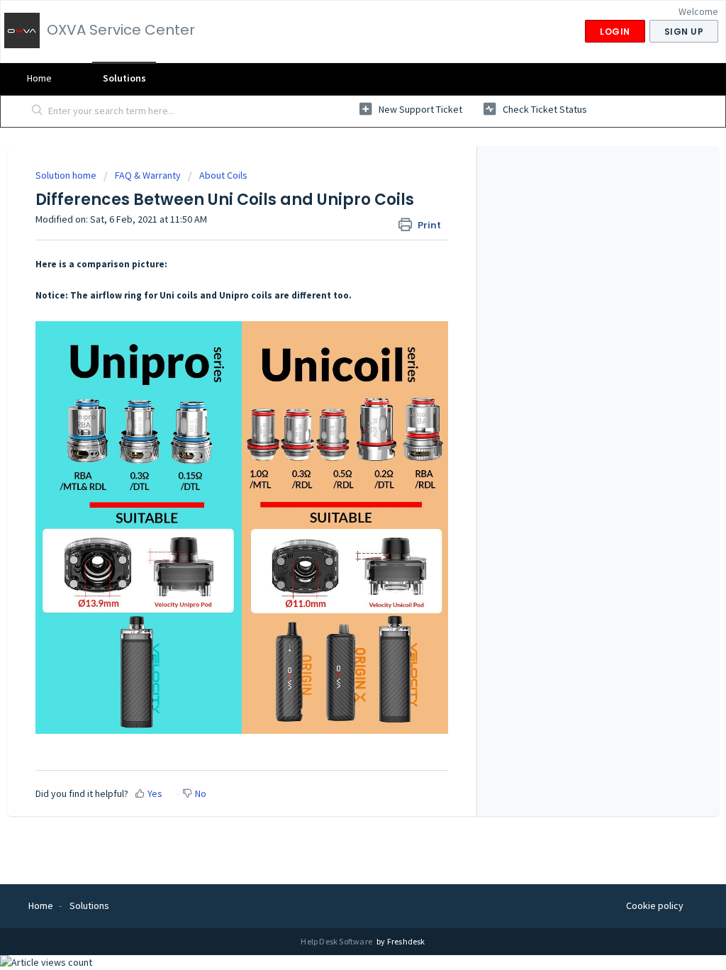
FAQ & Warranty (148, 175)
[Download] (336, 302)
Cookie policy (654, 905)
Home (39, 78)
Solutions (124, 78)
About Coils (223, 175)
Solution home (67, 175)
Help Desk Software (337, 941)
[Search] (37, 111)
